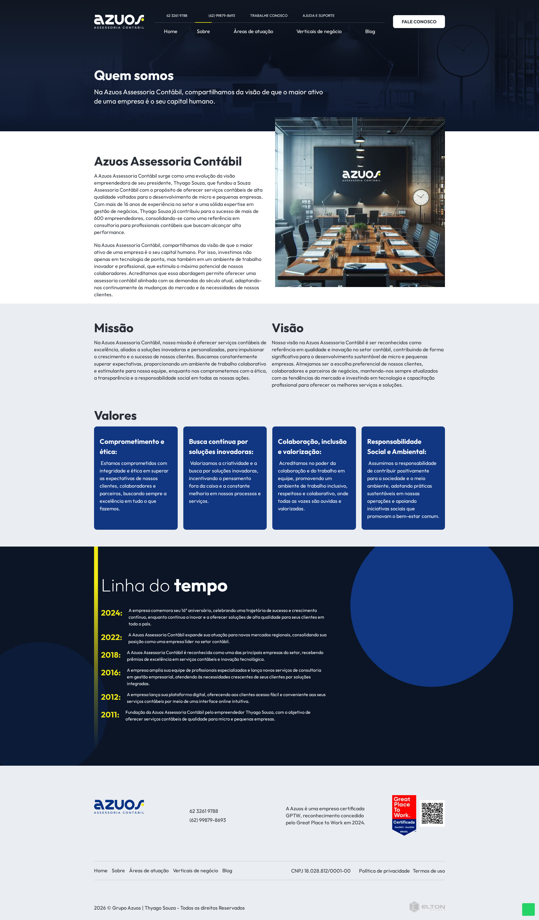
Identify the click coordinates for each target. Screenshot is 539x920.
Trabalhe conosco (268, 15)
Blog (370, 31)
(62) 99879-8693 (222, 15)
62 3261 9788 (176, 15)
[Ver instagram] (360, 15)
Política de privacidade (384, 871)
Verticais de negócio (319, 31)
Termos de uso (429, 871)
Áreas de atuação (253, 31)
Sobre (203, 31)
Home (170, 31)
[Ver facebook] (352, 15)
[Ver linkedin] (376, 15)
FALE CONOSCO (419, 21)
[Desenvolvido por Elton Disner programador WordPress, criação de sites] (119, 807)
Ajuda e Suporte (319, 15)
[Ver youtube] (368, 15)
